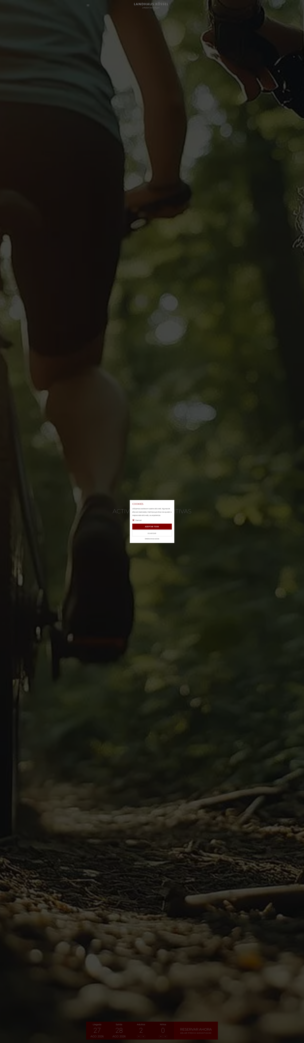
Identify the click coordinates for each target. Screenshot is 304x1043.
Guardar (152, 533)
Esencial (138, 520)
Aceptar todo (152, 527)
